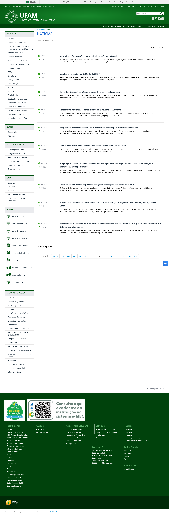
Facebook (127, 451)
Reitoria (11, 91)
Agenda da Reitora (15, 53)
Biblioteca (15, 260)
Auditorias (12, 309)
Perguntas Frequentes (17, 339)
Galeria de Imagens (16, 114)
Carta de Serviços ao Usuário (133, 26)
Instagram (127, 453)
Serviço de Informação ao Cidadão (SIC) (18, 333)
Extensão (11, 187)
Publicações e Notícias (17, 150)
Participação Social (15, 305)
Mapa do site (159, 6)
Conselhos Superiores (17, 42)
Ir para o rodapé (48, 6)
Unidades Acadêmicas (17, 103)
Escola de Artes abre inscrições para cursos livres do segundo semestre (90, 92)
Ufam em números (15, 372)
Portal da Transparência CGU (20, 350)
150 (86, 256)
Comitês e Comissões (16, 106)
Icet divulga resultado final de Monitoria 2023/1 (80, 74)
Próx (129, 256)
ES (129, 6)
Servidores (12, 325)
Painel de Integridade (17, 368)
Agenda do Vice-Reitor (17, 56)
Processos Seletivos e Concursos (137, 441)
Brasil (33, 2)
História (11, 39)
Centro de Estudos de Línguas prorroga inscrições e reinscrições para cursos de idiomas (97, 184)
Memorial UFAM (18, 282)
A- (118, 6)
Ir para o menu (24, 6)
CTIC (52, 512)
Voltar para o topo (156, 389)
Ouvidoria (12, 76)
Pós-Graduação (14, 136)
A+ (113, 6)
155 (116, 256)
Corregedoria (13, 79)
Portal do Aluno (17, 216)
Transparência (14, 169)
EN (125, 6)
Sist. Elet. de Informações (21, 267)
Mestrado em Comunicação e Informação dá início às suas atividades (89, 56)
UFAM (57, 512)
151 (92, 256)
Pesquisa (11, 190)
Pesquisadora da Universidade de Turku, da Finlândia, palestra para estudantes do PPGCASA (99, 127)
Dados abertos (14, 342)
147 (68, 256)
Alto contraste (148, 6)
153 (104, 256)
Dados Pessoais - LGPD (17, 110)
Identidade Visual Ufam (17, 118)
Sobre (10, 87)
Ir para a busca (36, 6)
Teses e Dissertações (20, 246)
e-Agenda (12, 360)
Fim (135, 256)
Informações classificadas (18, 328)
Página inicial (42, 30)
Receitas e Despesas (16, 317)
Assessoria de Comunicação (111, 26)
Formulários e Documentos (19, 161)
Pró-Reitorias (13, 95)
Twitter (126, 456)
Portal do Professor (19, 224)
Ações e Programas (16, 301)
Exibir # (152, 48)
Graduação (12, 132)
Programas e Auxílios (16, 153)
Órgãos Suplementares (17, 99)
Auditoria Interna (15, 68)
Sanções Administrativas (18, 346)
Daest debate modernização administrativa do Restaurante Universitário (90, 109)
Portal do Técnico (18, 231)
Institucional (13, 298)
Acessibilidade (136, 6)
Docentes (12, 183)
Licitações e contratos (17, 321)
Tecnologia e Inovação (17, 194)
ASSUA (10, 72)
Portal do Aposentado (20, 238)
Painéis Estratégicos (16, 364)
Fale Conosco (150, 26)
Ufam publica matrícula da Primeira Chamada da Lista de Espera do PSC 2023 (93, 145)
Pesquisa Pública (18, 275)
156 (122, 256)
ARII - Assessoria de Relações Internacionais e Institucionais (20, 47)
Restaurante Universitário (18, 157)
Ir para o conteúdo (11, 6)
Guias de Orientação (16, 165)
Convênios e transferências (19, 313)
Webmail (161, 26)
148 (74, 256)
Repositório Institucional (21, 253)
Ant (62, 256)
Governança (13, 83)
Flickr (126, 459)
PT (122, 6)
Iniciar (55, 256)
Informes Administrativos (18, 64)
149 (80, 256)
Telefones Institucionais (18, 60)
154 (110, 256)
